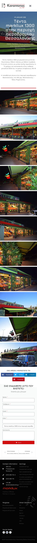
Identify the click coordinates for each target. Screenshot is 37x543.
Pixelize (25, 539)
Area (4, 418)
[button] (30, 5)
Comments (6, 430)
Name (5, 397)
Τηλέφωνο (6, 404)
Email (5, 411)
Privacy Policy (31, 539)
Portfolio (15, 44)
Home (9, 44)
